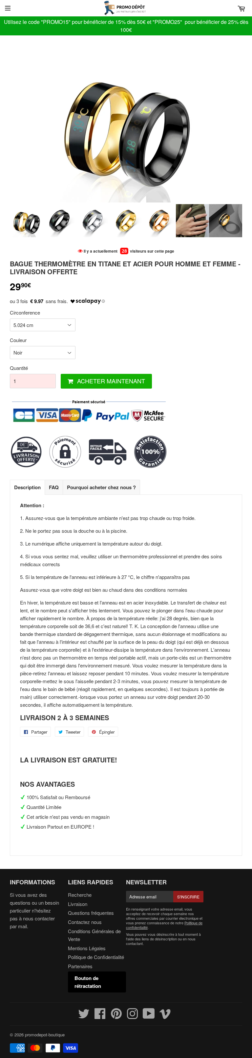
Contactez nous (85, 921)
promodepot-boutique (45, 1034)
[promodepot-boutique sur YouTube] (149, 1016)
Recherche (80, 894)
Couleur (18, 340)
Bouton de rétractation (87, 982)
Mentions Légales (87, 948)
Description (27, 487)
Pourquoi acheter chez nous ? (101, 487)
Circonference (25, 312)
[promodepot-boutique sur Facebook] (100, 1016)
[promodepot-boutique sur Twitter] (84, 1016)
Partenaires (80, 966)
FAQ (54, 487)
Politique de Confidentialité (96, 956)
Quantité (19, 367)
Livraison (77, 903)
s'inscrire (188, 896)
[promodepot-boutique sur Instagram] (132, 1016)
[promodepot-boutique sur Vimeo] (165, 1016)
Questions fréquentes (91, 912)
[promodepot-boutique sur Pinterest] (116, 1016)
